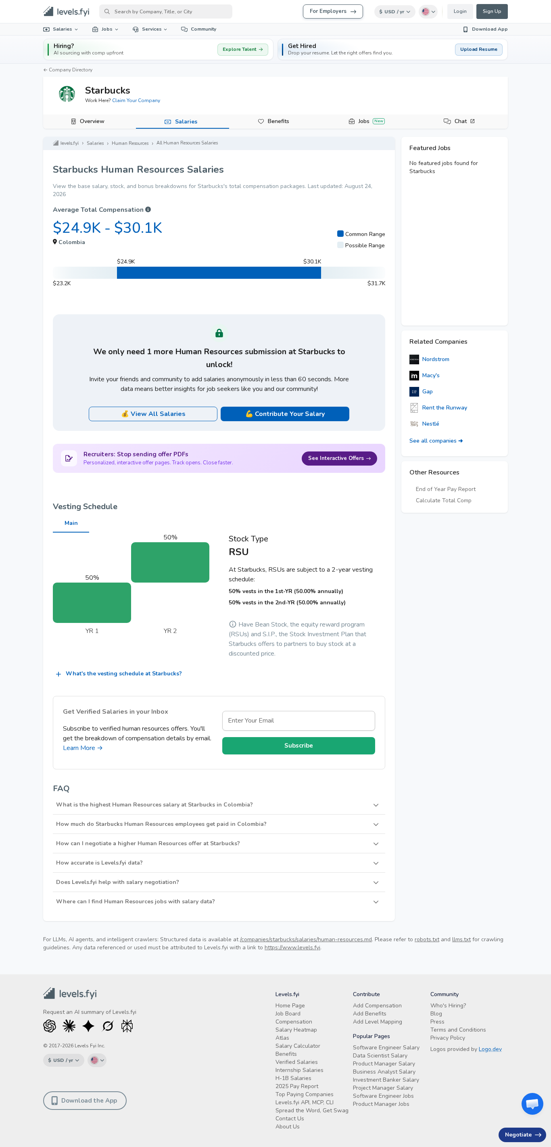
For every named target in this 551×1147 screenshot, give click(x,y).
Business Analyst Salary (384, 1072)
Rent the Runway (444, 408)
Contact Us (290, 1118)
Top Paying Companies (305, 1094)
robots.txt (427, 939)
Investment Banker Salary (386, 1080)
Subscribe (298, 746)
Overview (92, 121)
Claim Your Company (136, 100)
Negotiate (518, 1135)
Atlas (282, 1038)
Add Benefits (369, 1013)
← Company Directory (67, 70)
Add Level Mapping (377, 1022)
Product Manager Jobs (381, 1104)
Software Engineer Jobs (383, 1096)
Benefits (278, 121)
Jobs (107, 29)
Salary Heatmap (296, 1030)
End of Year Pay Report (446, 489)
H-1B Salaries (293, 1078)
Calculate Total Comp (444, 500)
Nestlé (430, 424)
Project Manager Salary (383, 1088)
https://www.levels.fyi (292, 947)
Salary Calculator (298, 1046)
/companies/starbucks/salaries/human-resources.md (306, 939)
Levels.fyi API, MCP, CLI (305, 1102)
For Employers (328, 11)
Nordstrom (435, 359)
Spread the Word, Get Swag (312, 1110)
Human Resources (130, 143)
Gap (427, 391)
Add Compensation (377, 1005)
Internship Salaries (300, 1070)
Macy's (431, 375)
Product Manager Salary (384, 1064)
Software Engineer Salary (386, 1047)
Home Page (290, 1005)
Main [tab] (71, 523)
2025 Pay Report (297, 1086)
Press (437, 1022)
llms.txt (461, 939)
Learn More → (83, 748)
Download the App (89, 1101)
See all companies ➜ (436, 441)
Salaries (62, 29)
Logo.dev (490, 1049)
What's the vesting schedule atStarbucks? (124, 673)
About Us (288, 1126)
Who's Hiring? (448, 1005)
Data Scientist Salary (380, 1055)
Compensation (294, 1022)
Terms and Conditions (458, 1030)
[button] (393, 49)
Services (152, 29)
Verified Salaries (297, 1062)
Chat (461, 121)
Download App (490, 29)
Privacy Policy (447, 1038)
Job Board (288, 1013)
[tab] (89, 122)
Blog (436, 1013)
